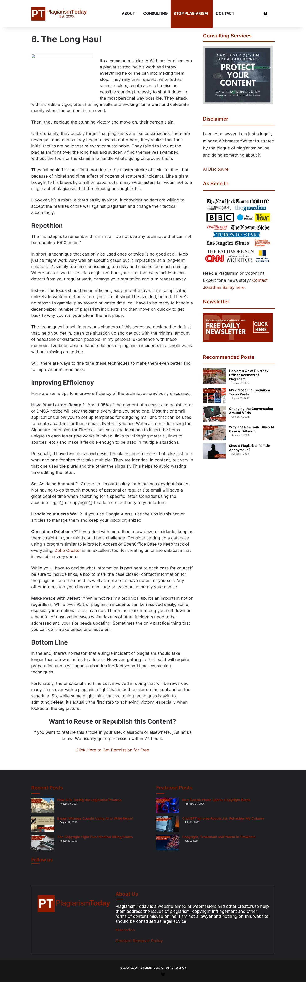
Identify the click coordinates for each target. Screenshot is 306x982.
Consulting (155, 13)
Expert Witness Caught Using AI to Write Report (95, 818)
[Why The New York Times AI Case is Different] (214, 432)
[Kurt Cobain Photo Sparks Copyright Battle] (167, 805)
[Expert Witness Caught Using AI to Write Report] (42, 824)
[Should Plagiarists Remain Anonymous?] (214, 451)
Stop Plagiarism (191, 13)
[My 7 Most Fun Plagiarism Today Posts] (214, 395)
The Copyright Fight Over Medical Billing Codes (95, 837)
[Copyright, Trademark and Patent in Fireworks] (167, 842)
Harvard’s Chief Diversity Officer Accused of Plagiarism (248, 375)
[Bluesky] (265, 13)
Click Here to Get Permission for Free (112, 749)
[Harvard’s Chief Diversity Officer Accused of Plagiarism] (214, 376)
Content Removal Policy (139, 940)
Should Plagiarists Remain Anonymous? (249, 447)
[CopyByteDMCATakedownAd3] (238, 102)
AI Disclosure (216, 169)
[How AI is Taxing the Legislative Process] (42, 805)
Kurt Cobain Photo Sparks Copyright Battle (216, 800)
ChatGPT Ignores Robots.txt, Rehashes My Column (223, 818)
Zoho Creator (68, 550)
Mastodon (125, 930)
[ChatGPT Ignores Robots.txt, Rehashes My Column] (167, 824)
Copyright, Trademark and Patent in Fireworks (218, 837)
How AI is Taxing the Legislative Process (89, 800)
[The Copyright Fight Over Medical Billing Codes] (42, 842)
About (128, 13)
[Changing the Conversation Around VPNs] (214, 414)
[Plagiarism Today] (59, 13)
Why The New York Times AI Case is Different (251, 429)
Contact (225, 13)
